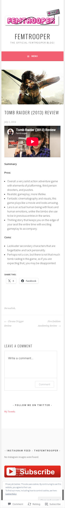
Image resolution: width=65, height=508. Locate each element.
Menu (34, 56)
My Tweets (9, 411)
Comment (44, 384)
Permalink (9, 308)
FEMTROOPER (32, 36)
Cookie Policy (11, 493)
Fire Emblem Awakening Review (49, 323)
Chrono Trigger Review (14, 323)
